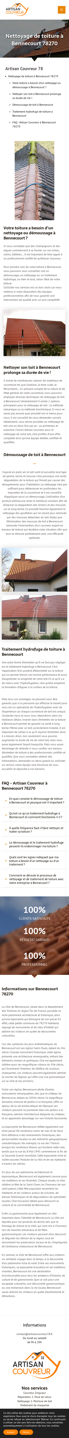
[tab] (34, 800)
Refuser (26, 1432)
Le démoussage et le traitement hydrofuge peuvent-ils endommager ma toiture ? (36, 844)
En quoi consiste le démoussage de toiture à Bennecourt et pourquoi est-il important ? (36, 800)
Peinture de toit (42, 1401)
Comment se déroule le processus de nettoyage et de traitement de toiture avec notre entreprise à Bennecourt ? (36, 879)
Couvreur (28, 1393)
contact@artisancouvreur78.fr (34, 1334)
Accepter (11, 1432)
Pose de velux (42, 1397)
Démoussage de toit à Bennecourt (32, 104)
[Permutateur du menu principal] (61, 10)
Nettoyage (23, 1401)
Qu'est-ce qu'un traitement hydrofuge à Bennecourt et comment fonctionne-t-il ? (35, 815)
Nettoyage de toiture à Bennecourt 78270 (33, 76)
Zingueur (40, 1393)
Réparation (24, 1397)
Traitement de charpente (34, 1405)
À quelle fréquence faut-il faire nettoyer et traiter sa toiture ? (36, 830)
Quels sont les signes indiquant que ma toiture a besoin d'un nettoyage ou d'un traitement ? (34, 860)
